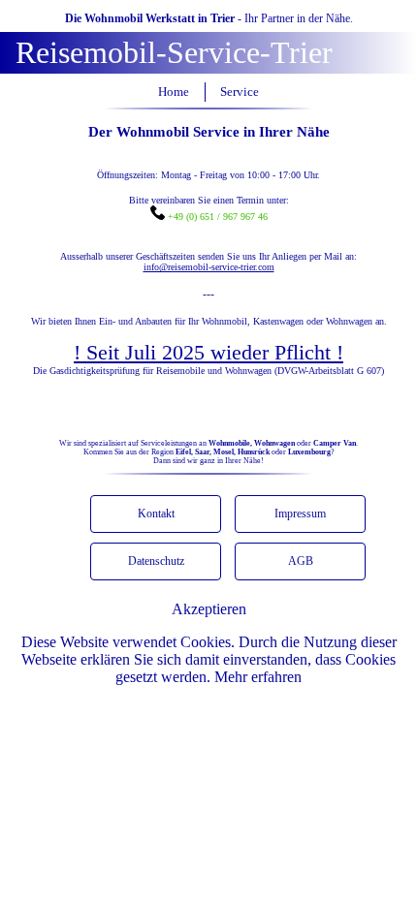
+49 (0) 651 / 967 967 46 (216, 216)
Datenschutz (156, 561)
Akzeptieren (209, 609)
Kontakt (156, 513)
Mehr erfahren (258, 677)
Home (173, 92)
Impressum (300, 513)
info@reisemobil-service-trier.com (209, 267)
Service (239, 92)
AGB (300, 561)
